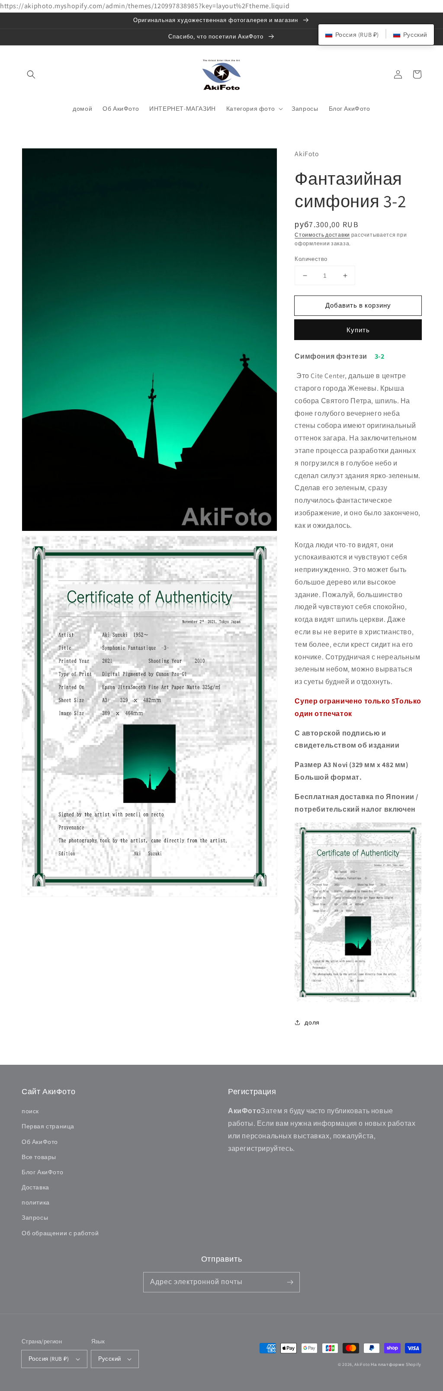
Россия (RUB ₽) (49, 1358)
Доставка (35, 1187)
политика (36, 1202)
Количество (311, 259)
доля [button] (312, 1022)
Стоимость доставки (322, 234)
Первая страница (48, 1126)
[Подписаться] (289, 1281)
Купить (358, 330)
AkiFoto (361, 1364)
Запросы (35, 1217)
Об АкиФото (40, 1142)
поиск (30, 1111)
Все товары (39, 1157)
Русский (109, 1358)
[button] (31, 74)
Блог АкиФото (42, 1172)
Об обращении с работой (60, 1233)
